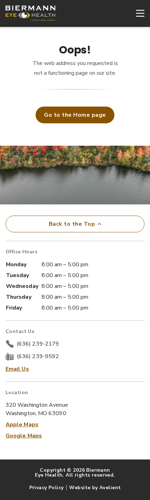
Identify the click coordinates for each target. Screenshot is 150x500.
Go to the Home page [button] (75, 115)
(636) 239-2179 (38, 344)
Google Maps (24, 436)
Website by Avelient (95, 487)
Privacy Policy (46, 487)
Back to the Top (72, 224)
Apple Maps (22, 424)
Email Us (17, 369)
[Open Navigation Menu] (136, 13)
